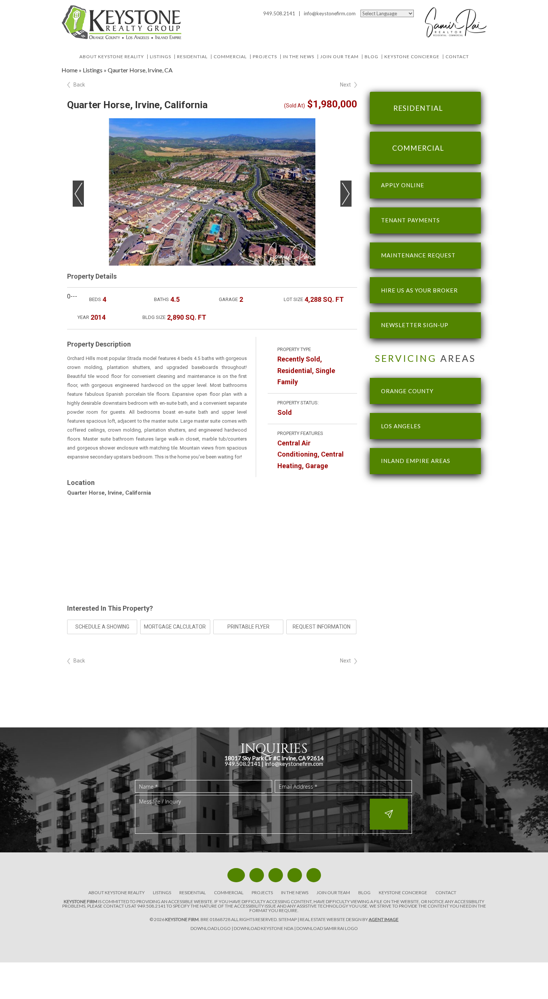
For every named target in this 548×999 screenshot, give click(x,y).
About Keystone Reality (111, 56)
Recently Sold (298, 359)
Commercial (230, 56)
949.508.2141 (151, 906)
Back (79, 85)
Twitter (372, 23)
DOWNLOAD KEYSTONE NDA (263, 928)
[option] (212, 192)
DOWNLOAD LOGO (210, 928)
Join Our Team (339, 56)
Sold (284, 412)
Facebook (360, 23)
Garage (316, 466)
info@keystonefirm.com (330, 13)
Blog (371, 56)
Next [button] (346, 194)
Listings (160, 56)
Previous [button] (78, 194)
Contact (457, 56)
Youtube (384, 23)
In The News (298, 56)
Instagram (408, 23)
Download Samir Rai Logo (327, 928)
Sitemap (287, 919)
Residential (192, 56)
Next (345, 85)
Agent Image (384, 919)
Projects (265, 56)
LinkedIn (396, 23)
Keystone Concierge (412, 56)
